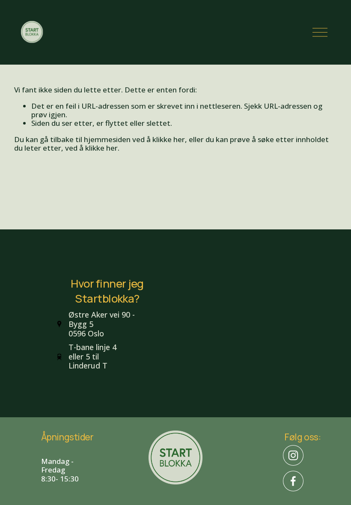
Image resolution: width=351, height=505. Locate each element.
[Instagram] (293, 455)
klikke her (168, 139)
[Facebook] (293, 481)
